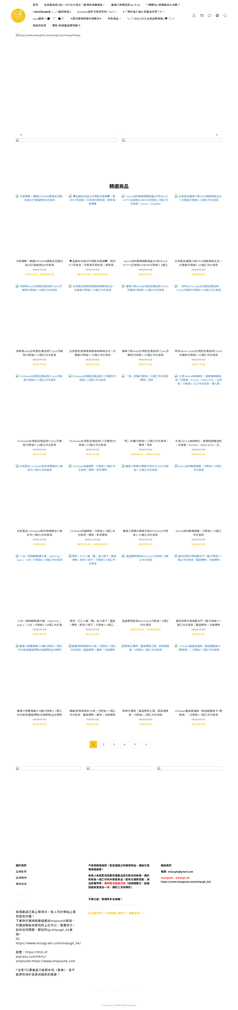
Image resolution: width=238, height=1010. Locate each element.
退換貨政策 (39, 25)
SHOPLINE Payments (125, 1005)
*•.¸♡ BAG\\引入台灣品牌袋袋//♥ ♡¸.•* (151, 18)
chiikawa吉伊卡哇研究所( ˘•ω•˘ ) (97, 11)
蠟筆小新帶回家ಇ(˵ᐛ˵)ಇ (125, 5)
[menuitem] (93, 744)
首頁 (35, 5)
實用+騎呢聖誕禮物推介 (66, 25)
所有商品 (113, 18)
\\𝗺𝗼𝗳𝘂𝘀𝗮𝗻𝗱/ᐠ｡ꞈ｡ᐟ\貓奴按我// (52, 11)
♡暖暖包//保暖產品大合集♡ (163, 5)
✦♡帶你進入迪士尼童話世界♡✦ (142, 11)
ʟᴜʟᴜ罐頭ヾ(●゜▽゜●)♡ (48, 18)
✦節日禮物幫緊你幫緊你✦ (86, 18)
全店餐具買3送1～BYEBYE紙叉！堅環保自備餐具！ (74, 5)
